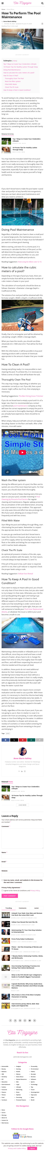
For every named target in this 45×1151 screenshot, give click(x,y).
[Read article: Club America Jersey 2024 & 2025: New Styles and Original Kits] (6, 1006)
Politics (33, 1071)
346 (24, 152)
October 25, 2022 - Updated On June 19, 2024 (18, 24)
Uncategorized (35, 1092)
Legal (17, 1084)
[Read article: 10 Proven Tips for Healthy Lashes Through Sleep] (6, 150)
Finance (4, 1092)
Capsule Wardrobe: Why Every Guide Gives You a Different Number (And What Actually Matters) (27, 986)
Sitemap (4, 1115)
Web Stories (5, 1123)
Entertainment (6, 1084)
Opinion (18, 1095)
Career (4, 1112)
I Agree (32, 1148)
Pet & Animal (34, 1069)
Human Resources (21, 1079)
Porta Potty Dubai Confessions (23, 939)
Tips (32, 1087)
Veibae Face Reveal (25, 574)
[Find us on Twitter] (15, 1020)
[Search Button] (42, 3)
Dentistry (4, 1076)
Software (33, 1079)
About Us (4, 1117)
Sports (33, 1082)
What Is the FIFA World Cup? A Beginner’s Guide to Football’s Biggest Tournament (27, 976)
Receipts (33, 1074)
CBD (3, 1074)
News (17, 1092)
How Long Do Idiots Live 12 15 (29, 262)
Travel (32, 1089)
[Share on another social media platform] (39, 740)
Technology (34, 1084)
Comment (6, 826)
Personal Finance (21, 1100)
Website (4, 871)
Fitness (4, 1095)
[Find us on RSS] (34, 1020)
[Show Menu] (3, 3)
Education (4, 1082)
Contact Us (5, 1120)
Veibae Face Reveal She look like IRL (25, 922)
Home (3, 9)
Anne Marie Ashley (9, 21)
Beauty (4, 1069)
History (18, 1074)
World (32, 1100)
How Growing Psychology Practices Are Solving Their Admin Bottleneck (26, 967)
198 (24, 143)
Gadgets (18, 1066)
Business (4, 1071)
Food (3, 1097)
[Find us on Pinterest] (20, 1020)
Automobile (5, 1066)
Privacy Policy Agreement (11, 888)
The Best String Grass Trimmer (31, 396)
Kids (17, 1082)
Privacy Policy (35, 891)
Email (4, 862)
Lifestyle (18, 1087)
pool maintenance (20, 406)
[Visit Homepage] (22, 3)
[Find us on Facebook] (10, 1020)
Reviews (33, 1076)
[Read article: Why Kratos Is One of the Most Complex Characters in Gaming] (6, 997)
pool (7, 733)
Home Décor (10, 9)
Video (32, 1097)
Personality (34, 1066)
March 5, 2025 (17, 143)
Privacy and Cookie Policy (17, 1148)
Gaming (18, 1069)
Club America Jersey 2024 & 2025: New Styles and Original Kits (25, 1005)
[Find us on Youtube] (29, 1020)
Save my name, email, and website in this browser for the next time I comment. (23, 881)
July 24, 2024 (17, 152)
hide (14, 61)
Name (4, 852)
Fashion (4, 1087)
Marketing (19, 1089)
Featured (4, 1089)
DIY (3, 1079)
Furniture (4, 1100)
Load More (22, 805)
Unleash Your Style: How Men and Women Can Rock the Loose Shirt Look (27, 914)
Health (18, 1071)
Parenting (19, 1097)
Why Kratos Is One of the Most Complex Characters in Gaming (26, 996)
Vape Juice (34, 1095)
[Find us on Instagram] (25, 1020)
